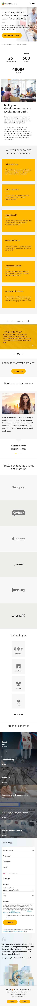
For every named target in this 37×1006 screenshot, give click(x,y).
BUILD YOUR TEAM (11, 35)
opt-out (13, 911)
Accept (12, 1001)
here (22, 996)
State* (4, 893)
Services (9, 44)
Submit (10, 922)
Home (3, 44)
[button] (14, 354)
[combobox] (5, 873)
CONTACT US (18, 371)
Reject (25, 1001)
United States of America (11, 890)
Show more (18, 714)
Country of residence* (8, 887)
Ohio (4, 896)
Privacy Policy (7, 931)
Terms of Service (18, 931)
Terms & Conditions (14, 912)
